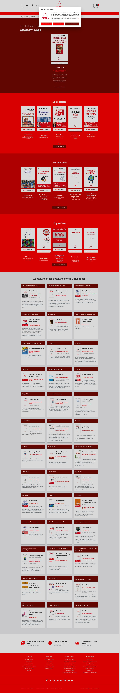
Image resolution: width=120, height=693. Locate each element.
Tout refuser (58, 23)
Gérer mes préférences (72, 23)
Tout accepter (46, 23)
